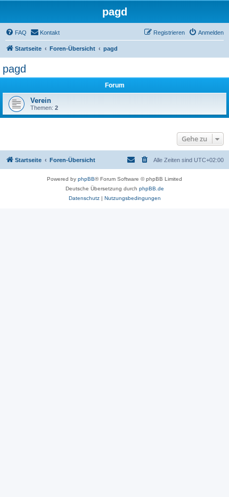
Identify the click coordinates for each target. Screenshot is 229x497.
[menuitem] (16, 32)
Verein (40, 101)
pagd (14, 69)
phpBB (86, 179)
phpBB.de (151, 188)
